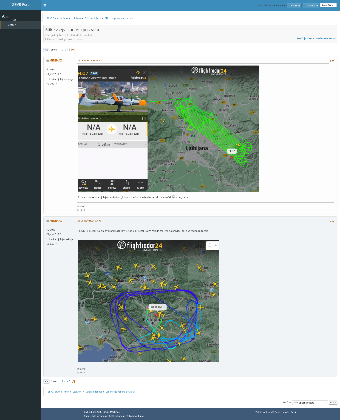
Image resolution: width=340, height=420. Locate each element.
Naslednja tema (326, 38)
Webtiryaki (260, 412)
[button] (45, 5)
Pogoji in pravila (281, 412)
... (65, 49)
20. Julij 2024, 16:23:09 (89, 220)
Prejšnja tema (305, 38)
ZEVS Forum (21, 4)
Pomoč (269, 412)
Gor (46, 381)
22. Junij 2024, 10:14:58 (89, 60)
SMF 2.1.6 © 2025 (92, 412)
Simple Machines (111, 412)
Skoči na (286, 402)
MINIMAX (56, 60)
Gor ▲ (294, 412)
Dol (46, 50)
